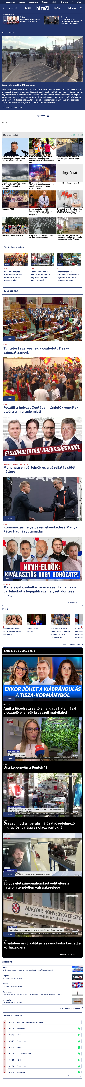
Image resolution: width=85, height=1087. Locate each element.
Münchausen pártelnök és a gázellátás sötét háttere (30, 20)
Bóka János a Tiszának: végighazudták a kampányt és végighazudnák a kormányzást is (60, 633)
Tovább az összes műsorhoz (70, 1008)
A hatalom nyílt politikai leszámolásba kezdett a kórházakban (42, 945)
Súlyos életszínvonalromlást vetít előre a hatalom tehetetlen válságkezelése (36, 885)
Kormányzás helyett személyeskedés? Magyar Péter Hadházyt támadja (70, 21)
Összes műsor (73, 1076)
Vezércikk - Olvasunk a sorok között (16, 464)
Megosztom (41, 116)
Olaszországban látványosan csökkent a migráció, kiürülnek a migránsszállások (68, 276)
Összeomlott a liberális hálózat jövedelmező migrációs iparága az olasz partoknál (41, 276)
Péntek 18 (6, 704)
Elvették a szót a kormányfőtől (32, 630)
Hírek (6, 268)
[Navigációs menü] (4, 8)
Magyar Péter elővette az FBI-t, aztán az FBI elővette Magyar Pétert (12, 631)
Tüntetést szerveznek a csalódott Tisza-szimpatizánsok (36, 350)
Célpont (6, 976)
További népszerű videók (71, 644)
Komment (6, 584)
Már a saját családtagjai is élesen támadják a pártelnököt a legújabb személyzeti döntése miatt (39, 591)
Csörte (5, 984)
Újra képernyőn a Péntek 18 (25, 767)
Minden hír (72, 603)
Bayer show (7, 992)
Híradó (5, 967)
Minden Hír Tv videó (68, 955)
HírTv (3, 32)
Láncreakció (7, 1000)
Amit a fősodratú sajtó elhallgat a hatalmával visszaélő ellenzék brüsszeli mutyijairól (39, 710)
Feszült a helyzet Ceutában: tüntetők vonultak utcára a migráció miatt (13, 276)
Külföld (11, 32)
